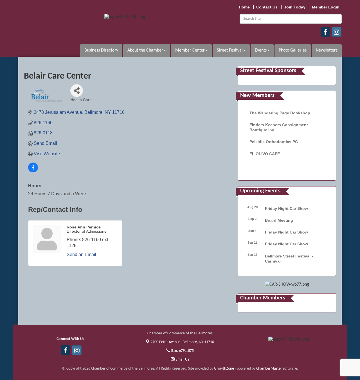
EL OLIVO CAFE (264, 154)
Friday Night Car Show (286, 208)
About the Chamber (145, 50)
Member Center (190, 50)
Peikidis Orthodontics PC (273, 141)
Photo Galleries (293, 50)
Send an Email (81, 254)
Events (261, 50)
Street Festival (230, 50)
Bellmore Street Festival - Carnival (289, 258)
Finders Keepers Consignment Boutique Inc (278, 127)
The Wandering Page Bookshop (279, 113)
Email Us (182, 359)
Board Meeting (279, 220)
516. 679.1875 (182, 351)
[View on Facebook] (33, 170)
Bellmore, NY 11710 (182, 342)
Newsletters (327, 50)
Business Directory (101, 50)
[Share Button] (76, 90)
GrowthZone (224, 368)
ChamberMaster (269, 368)
